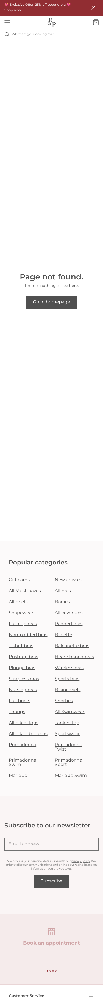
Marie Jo (18, 775)
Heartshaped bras (74, 657)
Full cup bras (23, 624)
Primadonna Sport (68, 762)
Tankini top (67, 723)
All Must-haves (25, 591)
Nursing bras (23, 690)
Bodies (62, 602)
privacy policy (80, 861)
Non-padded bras (28, 635)
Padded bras (69, 624)
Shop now (12, 10)
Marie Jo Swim (71, 775)
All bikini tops (23, 723)
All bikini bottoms (28, 734)
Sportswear (67, 734)
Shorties (64, 701)
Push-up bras (23, 657)
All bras (63, 591)
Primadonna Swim (22, 762)
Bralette (63, 635)
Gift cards (19, 580)
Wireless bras (69, 668)
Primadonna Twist (68, 747)
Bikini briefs (68, 690)
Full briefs (19, 701)
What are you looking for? (33, 34)
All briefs (18, 602)
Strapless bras (24, 679)
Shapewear (21, 613)
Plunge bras (22, 668)
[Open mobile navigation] (7, 22)
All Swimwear (70, 712)
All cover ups (69, 613)
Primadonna (22, 745)
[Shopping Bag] (96, 22)
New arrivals (68, 580)
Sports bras (67, 679)
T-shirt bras (21, 646)
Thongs (17, 712)
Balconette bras (72, 646)
